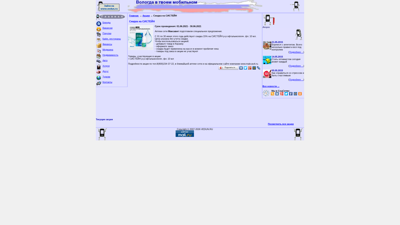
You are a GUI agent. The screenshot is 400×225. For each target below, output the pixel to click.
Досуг (105, 71)
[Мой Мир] (254, 68)
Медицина (107, 49)
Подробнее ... (296, 52)
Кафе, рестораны (111, 39)
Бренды (106, 22)
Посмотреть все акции (281, 124)
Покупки (106, 33)
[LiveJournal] (258, 68)
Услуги (106, 66)
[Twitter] (245, 68)
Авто (105, 60)
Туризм (106, 76)
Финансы (107, 44)
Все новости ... (270, 86)
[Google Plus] (250, 68)
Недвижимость (110, 55)
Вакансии (107, 28)
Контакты (107, 82)
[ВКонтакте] (241, 68)
